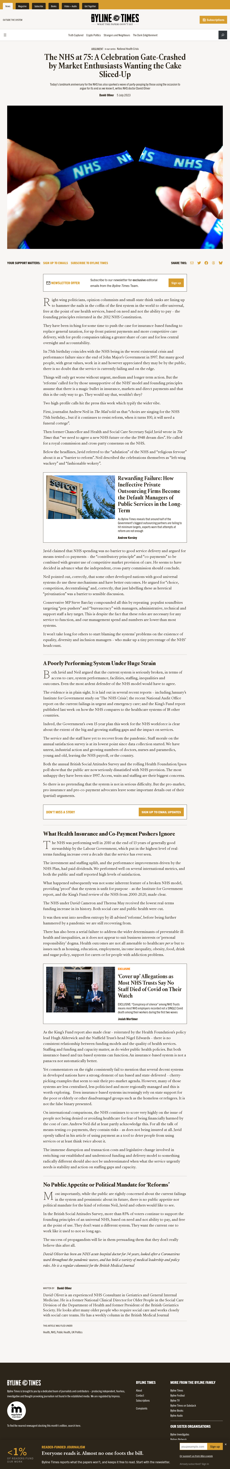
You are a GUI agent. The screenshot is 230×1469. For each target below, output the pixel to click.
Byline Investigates (179, 1434)
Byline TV (175, 1400)
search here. (74, 1425)
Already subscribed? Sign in (194, 1463)
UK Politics (77, 1332)
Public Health (63, 1332)
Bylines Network (178, 1439)
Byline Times (176, 1390)
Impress (115, 1396)
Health (46, 1332)
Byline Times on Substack (183, 1405)
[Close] (226, 1444)
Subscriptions (215, 20)
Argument (97, 49)
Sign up (176, 283)
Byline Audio (176, 1415)
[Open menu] (5, 35)
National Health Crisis (128, 48)
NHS (53, 1332)
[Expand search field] (222, 35)
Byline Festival (177, 1395)
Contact (140, 1395)
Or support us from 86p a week (196, 1456)
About (139, 1390)
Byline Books (176, 1410)
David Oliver (106, 95)
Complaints (141, 1408)
